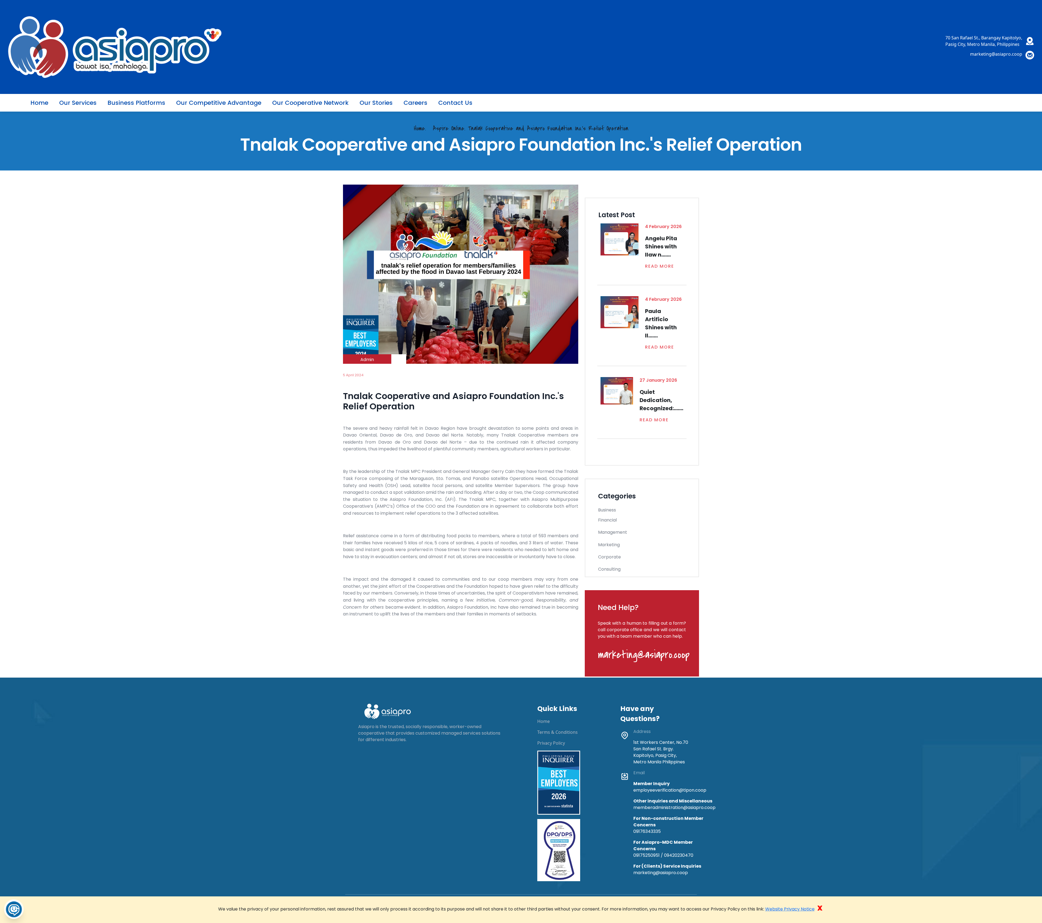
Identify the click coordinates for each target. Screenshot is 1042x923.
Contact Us (455, 103)
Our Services (78, 103)
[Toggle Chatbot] (14, 909)
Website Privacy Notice (790, 909)
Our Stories (376, 103)
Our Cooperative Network (310, 103)
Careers (415, 103)
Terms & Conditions (557, 732)
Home (39, 103)
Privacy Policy (551, 743)
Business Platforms (136, 103)
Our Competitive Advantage (218, 103)
